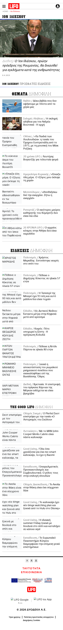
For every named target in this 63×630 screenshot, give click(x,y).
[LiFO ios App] (43, 600)
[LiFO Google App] (20, 600)
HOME (5, 11)
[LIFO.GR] (13, 6)
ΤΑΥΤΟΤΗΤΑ (31, 568)
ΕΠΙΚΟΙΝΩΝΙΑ (31, 572)
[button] (4, 6)
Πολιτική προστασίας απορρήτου (39, 617)
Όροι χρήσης (14, 617)
